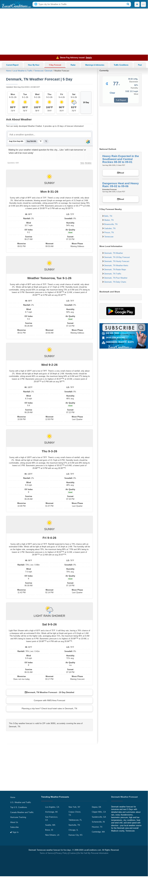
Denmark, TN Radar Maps (115, 269)
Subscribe (14, 827)
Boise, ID (49, 830)
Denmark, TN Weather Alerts (116, 265)
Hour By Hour (33, 65)
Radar (73, 65)
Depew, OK (96, 807)
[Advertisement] (74, 31)
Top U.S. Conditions (18, 807)
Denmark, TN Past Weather (115, 278)
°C (46, 141)
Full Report (121, 100)
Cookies (72, 853)
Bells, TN (108, 216)
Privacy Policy (62, 853)
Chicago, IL (73, 830)
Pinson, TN (109, 232)
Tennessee (38, 71)
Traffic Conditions (121, 65)
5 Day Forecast (55, 65)
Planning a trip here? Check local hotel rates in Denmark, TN (49, 708)
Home (8, 71)
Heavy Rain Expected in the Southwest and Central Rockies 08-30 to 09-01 (120, 159)
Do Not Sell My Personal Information (93, 853)
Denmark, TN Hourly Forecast (116, 261)
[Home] (16, 4)
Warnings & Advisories (94, 65)
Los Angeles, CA (52, 807)
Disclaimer (88, 163)
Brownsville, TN (110, 224)
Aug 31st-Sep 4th (16, 141)
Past (140, 65)
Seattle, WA (50, 825)
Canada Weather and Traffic (22, 812)
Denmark (49, 71)
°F (40, 141)
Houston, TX (97, 827)
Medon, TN (108, 220)
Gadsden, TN (109, 228)
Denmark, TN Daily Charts (115, 282)
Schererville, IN (98, 822)
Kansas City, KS (75, 835)
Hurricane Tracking (18, 817)
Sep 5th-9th (31, 141)
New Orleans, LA (52, 835)
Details (89, 58)
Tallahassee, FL (75, 820)
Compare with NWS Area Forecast (49, 700)
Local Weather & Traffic (22, 71)
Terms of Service (47, 853)
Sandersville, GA (99, 817)
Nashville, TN (74, 825)
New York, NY (74, 807)
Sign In (15, 832)
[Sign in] (137, 4)
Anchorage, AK (51, 812)
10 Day (86, 102)
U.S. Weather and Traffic (20, 802)
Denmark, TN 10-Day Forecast (117, 257)
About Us (14, 822)
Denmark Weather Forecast (124, 797)
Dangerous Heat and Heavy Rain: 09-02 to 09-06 (120, 185)
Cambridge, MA (98, 832)
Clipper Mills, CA (99, 812)
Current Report (12, 65)
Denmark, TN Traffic (112, 274)
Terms (82, 163)
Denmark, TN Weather (113, 253)
